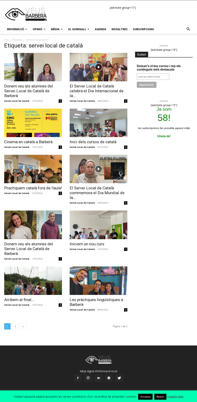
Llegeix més (175, 396)
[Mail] (98, 378)
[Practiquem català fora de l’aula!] (33, 169)
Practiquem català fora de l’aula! (33, 188)
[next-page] (23, 326)
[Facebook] (78, 378)
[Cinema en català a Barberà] (33, 123)
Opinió (37, 29)
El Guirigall (77, 29)
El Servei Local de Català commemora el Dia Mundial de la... (97, 193)
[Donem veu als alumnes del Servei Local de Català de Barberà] (33, 67)
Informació (15, 29)
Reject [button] (160, 396)
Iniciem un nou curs (87, 244)
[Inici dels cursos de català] (98, 123)
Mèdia (55, 29)
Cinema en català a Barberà (28, 142)
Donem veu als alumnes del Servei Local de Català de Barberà (28, 91)
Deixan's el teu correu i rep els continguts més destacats (159, 67)
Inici (6, 39)
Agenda (100, 29)
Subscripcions (143, 29)
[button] (188, 29)
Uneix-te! (163, 136)
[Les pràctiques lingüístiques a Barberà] (98, 280)
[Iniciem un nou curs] (98, 225)
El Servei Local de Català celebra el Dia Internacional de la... (97, 91)
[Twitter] (119, 378)
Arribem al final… (19, 299)
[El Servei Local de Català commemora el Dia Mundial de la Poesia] (98, 169)
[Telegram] (109, 378)
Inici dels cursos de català (93, 142)
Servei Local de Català (16, 100)
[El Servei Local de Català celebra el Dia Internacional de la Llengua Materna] (98, 67)
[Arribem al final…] (33, 280)
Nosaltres (120, 29)
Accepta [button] (145, 396)
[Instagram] (88, 378)
